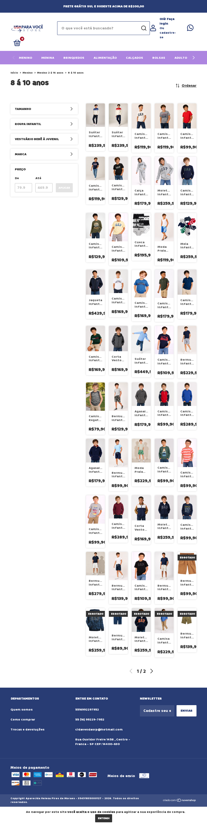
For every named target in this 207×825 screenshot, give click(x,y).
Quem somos (22, 709)
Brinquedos (73, 57)
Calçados (134, 57)
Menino (25, 57)
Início (14, 73)
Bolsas (158, 57)
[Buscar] (143, 28)
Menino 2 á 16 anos (50, 73)
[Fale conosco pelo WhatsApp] (190, 29)
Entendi (103, 818)
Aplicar (64, 188)
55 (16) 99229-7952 (89, 719)
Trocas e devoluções (27, 729)
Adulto (180, 57)
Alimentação (105, 57)
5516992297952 (87, 709)
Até (38, 178)
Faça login (167, 21)
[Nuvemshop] (179, 800)
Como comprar (23, 719)
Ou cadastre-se (168, 33)
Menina (47, 57)
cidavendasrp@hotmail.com (99, 729)
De (17, 178)
